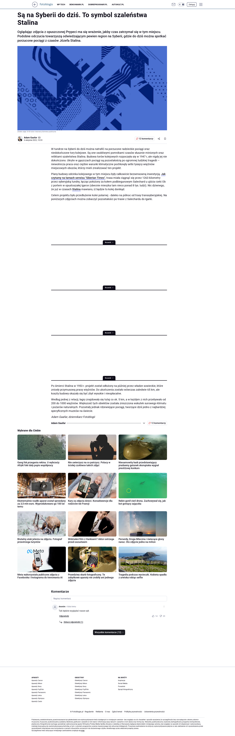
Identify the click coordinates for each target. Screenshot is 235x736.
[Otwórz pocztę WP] (173, 4)
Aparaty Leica (37, 695)
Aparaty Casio (37, 701)
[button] (181, 4)
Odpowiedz (64, 616)
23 (164, 616)
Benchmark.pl (76, 4)
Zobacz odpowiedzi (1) (73, 622)
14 (156, 616)
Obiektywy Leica (80, 695)
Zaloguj (192, 4)
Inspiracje (121, 680)
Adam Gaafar (30, 137)
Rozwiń (108, 242)
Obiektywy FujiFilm (82, 689)
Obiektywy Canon (81, 680)
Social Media (122, 683)
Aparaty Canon (37, 680)
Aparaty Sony (36, 686)
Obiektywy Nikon (81, 683)
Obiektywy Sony (80, 686)
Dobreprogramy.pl (97, 4)
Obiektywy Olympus (82, 698)
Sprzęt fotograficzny (125, 689)
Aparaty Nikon (37, 683)
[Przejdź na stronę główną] (35, 6)
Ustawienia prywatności (154, 712)
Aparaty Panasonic (39, 692)
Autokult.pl (118, 4)
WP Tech (61, 4)
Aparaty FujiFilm (38, 689)
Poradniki (121, 686)
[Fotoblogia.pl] (48, 4)
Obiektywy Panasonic (83, 692)
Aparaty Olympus (38, 698)
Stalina (76, 189)
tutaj (82, 731)
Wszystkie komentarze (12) (108, 632)
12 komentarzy (146, 138)
